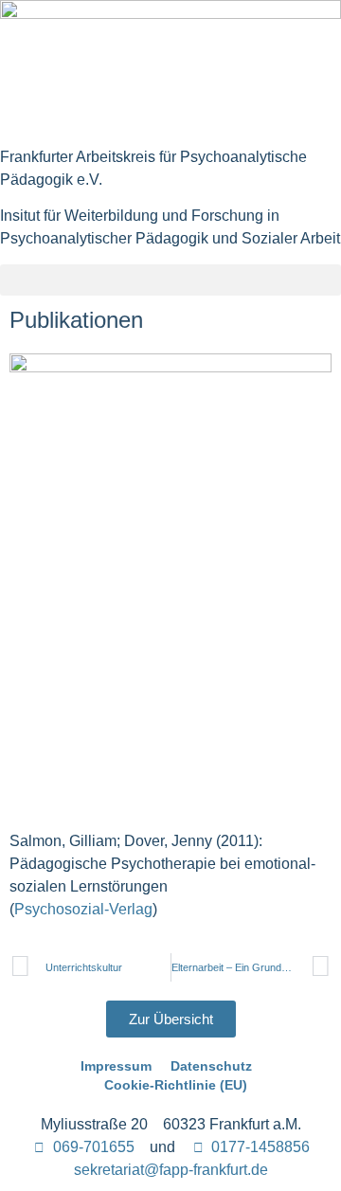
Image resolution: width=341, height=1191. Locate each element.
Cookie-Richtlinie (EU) (175, 1084)
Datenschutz (211, 1066)
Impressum (116, 1066)
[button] (170, 280)
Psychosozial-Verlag (83, 909)
